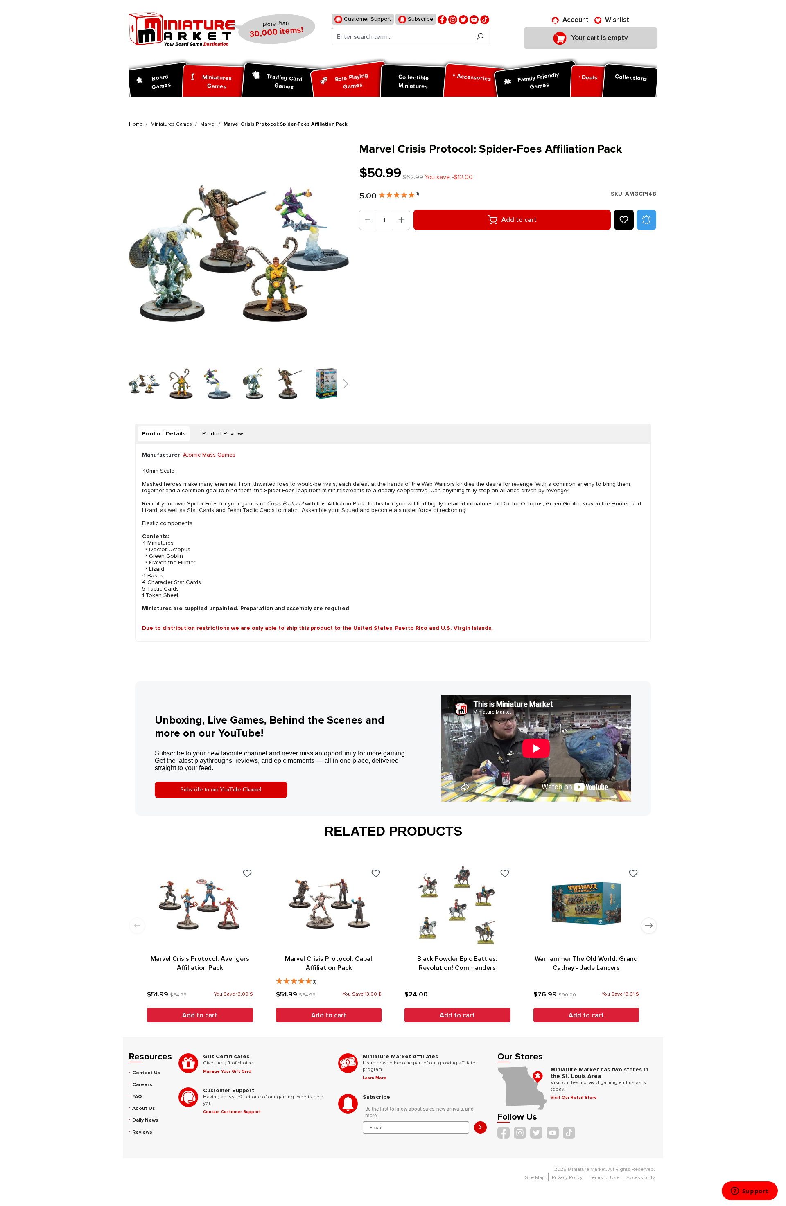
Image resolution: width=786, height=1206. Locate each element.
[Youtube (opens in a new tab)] (474, 19)
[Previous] (142, 252)
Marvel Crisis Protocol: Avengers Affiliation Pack (200, 963)
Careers (142, 1085)
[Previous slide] (137, 925)
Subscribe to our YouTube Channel (221, 790)
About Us (143, 1108)
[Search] (480, 36)
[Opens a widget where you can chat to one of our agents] (749, 1191)
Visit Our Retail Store (574, 1097)
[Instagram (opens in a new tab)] (452, 19)
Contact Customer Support (232, 1111)
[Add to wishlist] (624, 220)
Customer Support (366, 19)
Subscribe (419, 19)
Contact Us (146, 1073)
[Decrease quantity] (368, 220)
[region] (239, 270)
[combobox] (401, 36)
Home (135, 124)
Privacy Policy (567, 1177)
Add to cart (519, 220)
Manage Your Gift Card (227, 1071)
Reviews (142, 1132)
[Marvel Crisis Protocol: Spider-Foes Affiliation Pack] (239, 252)
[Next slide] (649, 925)
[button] (399, 193)
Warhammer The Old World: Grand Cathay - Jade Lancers (586, 963)
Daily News (145, 1120)
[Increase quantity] (401, 220)
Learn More (374, 1077)
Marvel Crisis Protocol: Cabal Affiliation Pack (328, 963)
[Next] (322, 252)
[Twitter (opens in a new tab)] (463, 19)
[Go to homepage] (182, 29)
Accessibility (640, 1177)
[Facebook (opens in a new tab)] (442, 19)
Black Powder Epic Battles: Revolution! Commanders (457, 963)
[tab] (164, 433)
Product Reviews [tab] (223, 433)
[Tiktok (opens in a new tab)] (484, 19)
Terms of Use (604, 1177)
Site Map (535, 1177)
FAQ (137, 1096)
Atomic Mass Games (209, 454)
